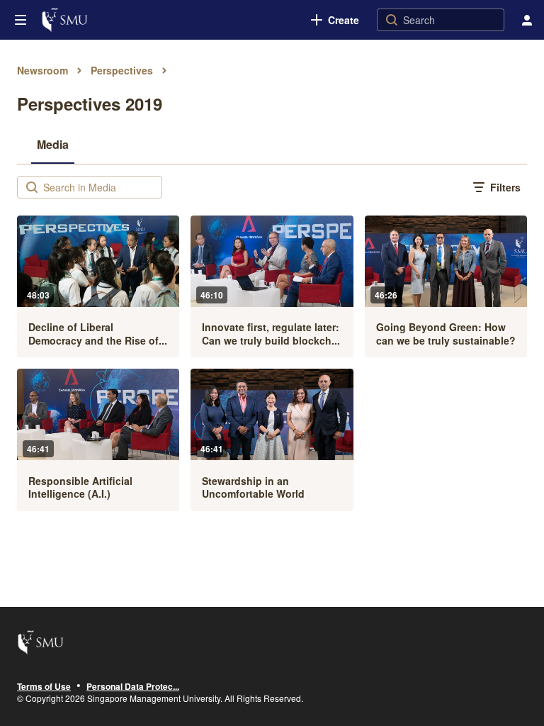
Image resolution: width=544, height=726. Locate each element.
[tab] (52, 144)
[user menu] (527, 20)
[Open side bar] (20, 20)
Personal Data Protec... (132, 687)
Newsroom (42, 70)
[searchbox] (101, 187)
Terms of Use (44, 687)
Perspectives (122, 70)
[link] (335, 20)
